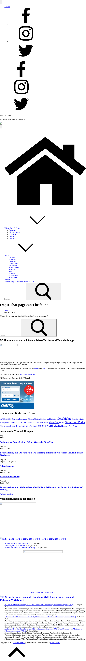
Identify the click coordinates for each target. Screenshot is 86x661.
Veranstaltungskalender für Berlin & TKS (19, 281)
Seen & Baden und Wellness (23, 426)
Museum (61, 422)
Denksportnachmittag (10, 476)
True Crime (73, 426)
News (2, 426)
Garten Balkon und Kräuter (45, 419)
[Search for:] (15, 299)
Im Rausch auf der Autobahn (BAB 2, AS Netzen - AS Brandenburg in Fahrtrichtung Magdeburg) (39, 605)
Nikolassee (13, 265)
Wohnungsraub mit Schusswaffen (16, 544)
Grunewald (13, 261)
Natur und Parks (75, 422)
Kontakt (7, 7)
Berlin (6, 255)
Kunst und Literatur (25, 422)
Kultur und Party (11, 422)
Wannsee (12, 273)
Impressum (51, 592)
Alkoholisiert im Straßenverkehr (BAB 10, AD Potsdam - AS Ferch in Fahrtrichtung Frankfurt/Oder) (40, 617)
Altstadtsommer (7, 466)
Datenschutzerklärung (39, 592)
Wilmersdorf (13, 275)
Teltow (36, 368)
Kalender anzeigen (6, 494)
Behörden (15, 419)
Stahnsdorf (13, 238)
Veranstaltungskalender (27, 374)
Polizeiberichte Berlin (53, 538)
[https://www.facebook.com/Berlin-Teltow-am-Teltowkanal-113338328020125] (26, 24)
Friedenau (12, 259)
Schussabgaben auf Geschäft (14, 546)
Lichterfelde (13, 263)
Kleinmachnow (14, 232)
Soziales (65, 426)
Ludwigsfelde (14, 234)
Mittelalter (54, 422)
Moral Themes (55, 643)
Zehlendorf (13, 277)
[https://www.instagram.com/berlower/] (26, 41)
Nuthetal (12, 236)
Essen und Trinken (26, 419)
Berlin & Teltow (6, 115)
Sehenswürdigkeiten (50, 425)
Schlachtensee (14, 267)
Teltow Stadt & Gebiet (12, 228)
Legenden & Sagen (41, 422)
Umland (7, 279)
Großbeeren (13, 230)
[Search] (43, 291)
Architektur (5, 418)
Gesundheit (75, 419)
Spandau (12, 269)
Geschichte (64, 418)
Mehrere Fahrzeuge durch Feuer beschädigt (19, 548)
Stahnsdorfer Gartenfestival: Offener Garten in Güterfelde (26, 442)
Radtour (8, 426)
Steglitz (11, 271)
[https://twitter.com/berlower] (26, 58)
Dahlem (12, 257)
